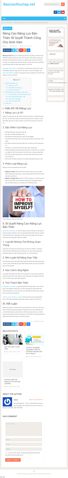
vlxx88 (7, 477)
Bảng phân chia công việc (10, 286)
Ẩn (19, 79)
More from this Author (35, 399)
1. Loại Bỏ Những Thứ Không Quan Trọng (17, 94)
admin (5, 46)
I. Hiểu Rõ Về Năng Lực (10, 83)
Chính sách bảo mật (58, 91)
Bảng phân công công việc (10, 231)
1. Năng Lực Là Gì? (11, 85)
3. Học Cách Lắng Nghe (13, 99)
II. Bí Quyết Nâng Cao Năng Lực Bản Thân (16, 92)
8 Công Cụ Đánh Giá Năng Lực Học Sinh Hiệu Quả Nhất (12, 381)
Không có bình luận (26, 46)
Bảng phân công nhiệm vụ (10, 68)
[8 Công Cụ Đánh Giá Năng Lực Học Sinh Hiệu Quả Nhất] (13, 369)
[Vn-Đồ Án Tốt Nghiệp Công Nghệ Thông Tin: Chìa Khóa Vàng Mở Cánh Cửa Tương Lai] (34, 339)
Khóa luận (8, 28)
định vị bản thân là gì (8, 73)
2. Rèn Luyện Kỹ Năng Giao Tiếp (15, 96)
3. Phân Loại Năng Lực (12, 90)
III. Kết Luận (7, 103)
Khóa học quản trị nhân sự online (12, 297)
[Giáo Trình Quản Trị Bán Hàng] (13, 339)
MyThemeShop (47, 473)
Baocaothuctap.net (19, 4)
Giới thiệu (57, 89)
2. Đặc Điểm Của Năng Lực (13, 87)
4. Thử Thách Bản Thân (12, 101)
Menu (4, 18)
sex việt (2, 477)
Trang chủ (51, 89)
